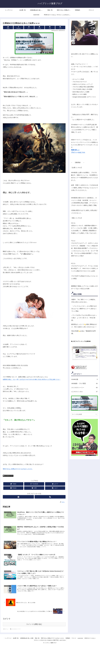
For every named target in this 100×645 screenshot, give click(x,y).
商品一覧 (37, 638)
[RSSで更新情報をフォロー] (50, 497)
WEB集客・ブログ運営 (84, 383)
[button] (60, 27)
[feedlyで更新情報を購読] (18, 497)
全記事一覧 (15, 638)
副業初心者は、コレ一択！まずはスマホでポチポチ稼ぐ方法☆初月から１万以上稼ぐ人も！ (31, 379)
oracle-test (80, 638)
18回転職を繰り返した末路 (26, 638)
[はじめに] (84, 33)
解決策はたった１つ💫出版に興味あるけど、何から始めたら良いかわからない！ (84, 326)
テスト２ (74, 638)
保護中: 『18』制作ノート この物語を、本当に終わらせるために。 (84, 301)
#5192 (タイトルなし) (90, 638)
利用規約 (68, 638)
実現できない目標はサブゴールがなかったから (17, 469)
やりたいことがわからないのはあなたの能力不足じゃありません (50, 640)
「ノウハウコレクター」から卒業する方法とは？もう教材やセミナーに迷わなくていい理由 (84, 308)
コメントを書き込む (34, 624)
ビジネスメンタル (84, 391)
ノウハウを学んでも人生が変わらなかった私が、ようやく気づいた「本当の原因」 (84, 317)
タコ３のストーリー (9, 475)
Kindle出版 (84, 379)
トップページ (8, 638)
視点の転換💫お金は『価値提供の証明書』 (83, 332)
